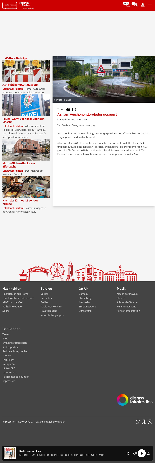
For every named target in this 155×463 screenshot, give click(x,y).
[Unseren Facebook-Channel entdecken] (144, 421)
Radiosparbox (10, 347)
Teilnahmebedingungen (15, 376)
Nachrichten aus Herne (15, 293)
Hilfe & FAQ (8, 368)
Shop (5, 338)
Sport (5, 310)
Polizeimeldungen (12, 306)
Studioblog (85, 298)
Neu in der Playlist (127, 293)
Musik (121, 288)
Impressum (8, 381)
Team (5, 334)
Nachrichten (11, 288)
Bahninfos (46, 298)
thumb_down (135, 453)
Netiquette (8, 364)
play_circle (142, 453)
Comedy (83, 293)
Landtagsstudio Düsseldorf (17, 298)
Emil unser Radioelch (14, 342)
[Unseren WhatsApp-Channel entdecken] (138, 421)
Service (46, 288)
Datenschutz (9, 372)
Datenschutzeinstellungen (50, 421)
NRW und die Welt (12, 302)
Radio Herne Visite (51, 306)
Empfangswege (87, 306)
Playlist (121, 298)
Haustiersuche (49, 310)
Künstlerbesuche (126, 306)
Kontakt (6, 355)
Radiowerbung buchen (15, 351)
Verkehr (45, 293)
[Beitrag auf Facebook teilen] (68, 109)
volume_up (127, 453)
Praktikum (8, 359)
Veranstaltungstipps (52, 315)
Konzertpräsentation (128, 310)
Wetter (44, 302)
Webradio (84, 302)
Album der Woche (127, 302)
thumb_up (148, 453)
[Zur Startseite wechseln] (9, 5)
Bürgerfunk (85, 310)
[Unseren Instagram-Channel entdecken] (150, 421)
